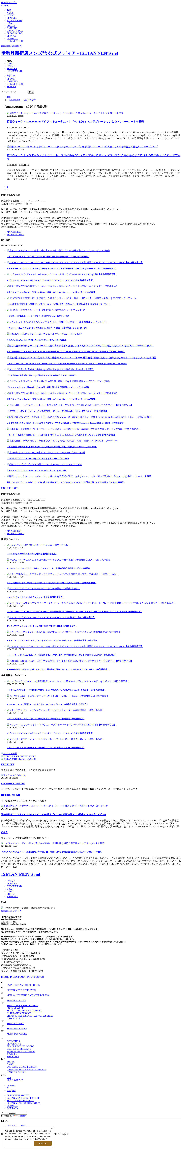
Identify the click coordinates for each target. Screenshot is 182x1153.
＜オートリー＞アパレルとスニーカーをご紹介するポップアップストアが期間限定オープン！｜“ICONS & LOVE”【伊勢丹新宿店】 (61, 655)
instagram (11, 1090)
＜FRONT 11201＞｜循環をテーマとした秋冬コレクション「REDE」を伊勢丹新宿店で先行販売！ (47, 704)
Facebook (11, 1085)
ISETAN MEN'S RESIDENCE (21, 990)
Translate (22, 1116)
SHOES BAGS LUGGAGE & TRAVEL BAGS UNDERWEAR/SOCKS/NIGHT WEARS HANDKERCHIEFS (26, 1066)
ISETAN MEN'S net (20, 874)
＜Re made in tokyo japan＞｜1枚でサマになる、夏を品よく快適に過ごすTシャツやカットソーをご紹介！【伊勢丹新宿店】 (58, 669)
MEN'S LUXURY (15, 1023)
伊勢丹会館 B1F (15, 1080)
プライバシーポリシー (18, 1126)
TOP (9, 10)
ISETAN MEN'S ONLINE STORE (23, 1098)
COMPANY (12, 1108)
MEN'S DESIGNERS (17, 1028)
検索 (31, 92)
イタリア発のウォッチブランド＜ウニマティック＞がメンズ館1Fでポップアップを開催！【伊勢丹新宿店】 (51, 583)
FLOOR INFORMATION (31, 977)
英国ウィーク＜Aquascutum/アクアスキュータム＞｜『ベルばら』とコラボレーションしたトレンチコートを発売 (75, 121)
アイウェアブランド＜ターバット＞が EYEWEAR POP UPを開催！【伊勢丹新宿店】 (42, 626)
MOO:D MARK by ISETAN (20, 1100)
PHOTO (11, 25)
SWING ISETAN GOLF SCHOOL (23, 985)
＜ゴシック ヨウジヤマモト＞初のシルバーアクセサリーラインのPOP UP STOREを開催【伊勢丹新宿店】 (50, 733)
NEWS (10, 13)
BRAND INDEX (15, 31)
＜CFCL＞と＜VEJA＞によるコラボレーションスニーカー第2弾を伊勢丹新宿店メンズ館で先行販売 (48, 568)
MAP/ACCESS (14, 232)
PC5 (9, 1077)
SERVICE (11, 36)
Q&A (9, 23)
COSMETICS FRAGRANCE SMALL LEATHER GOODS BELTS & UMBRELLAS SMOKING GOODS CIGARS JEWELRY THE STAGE (21, 1049)
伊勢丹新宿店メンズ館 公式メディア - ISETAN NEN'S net (59, 53)
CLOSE (5, 5)
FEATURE (12, 18)
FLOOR (11, 79)
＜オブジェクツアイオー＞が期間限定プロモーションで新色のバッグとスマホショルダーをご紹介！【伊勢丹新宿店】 (56, 690)
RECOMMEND (14, 20)
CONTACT (12, 38)
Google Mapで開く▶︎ (11, 911)
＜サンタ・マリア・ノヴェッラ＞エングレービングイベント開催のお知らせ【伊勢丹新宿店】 (45, 748)
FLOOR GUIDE (14, 33)
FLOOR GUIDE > (15, 234)
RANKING (12, 28)
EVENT (11, 15)
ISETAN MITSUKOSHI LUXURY (23, 1103)
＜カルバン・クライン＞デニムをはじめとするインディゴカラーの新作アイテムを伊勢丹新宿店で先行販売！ (52, 640)
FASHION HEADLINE (18, 1095)
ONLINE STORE (15, 41)
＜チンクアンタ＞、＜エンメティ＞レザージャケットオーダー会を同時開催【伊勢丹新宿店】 (45, 719)
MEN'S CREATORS (16, 1000)
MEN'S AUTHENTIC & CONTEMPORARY (28, 995)
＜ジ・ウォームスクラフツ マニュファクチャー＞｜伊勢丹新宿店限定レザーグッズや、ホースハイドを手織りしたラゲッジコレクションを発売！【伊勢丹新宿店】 (74, 612)
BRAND (11, 76)
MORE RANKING (10, 488)
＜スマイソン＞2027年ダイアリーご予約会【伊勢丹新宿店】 (32, 554)
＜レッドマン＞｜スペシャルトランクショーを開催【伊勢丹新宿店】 (35, 597)
